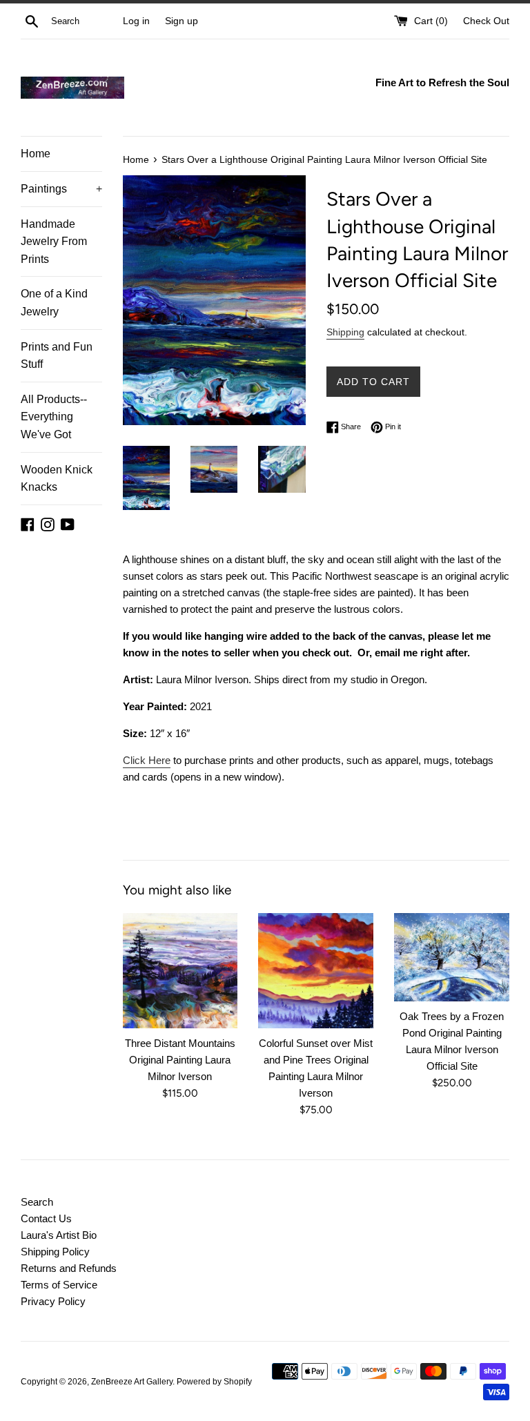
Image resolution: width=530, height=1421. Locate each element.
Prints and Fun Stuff (56, 356)
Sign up (181, 21)
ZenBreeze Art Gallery (132, 1381)
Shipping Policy (55, 1251)
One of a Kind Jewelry (54, 302)
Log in (136, 21)
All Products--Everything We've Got (54, 416)
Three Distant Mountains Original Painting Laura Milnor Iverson (180, 1059)
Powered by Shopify (214, 1381)
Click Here (146, 760)
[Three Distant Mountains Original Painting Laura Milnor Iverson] (180, 970)
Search (37, 1202)
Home (35, 153)
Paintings (61, 189)
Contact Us (46, 1218)
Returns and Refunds (69, 1268)
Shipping (345, 331)
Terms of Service (59, 1285)
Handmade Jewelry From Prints (54, 241)
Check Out (486, 21)
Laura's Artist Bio (59, 1235)
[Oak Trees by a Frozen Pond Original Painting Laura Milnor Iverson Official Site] (451, 957)
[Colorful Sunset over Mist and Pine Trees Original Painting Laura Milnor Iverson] (315, 970)
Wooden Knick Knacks (56, 478)
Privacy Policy (53, 1301)
